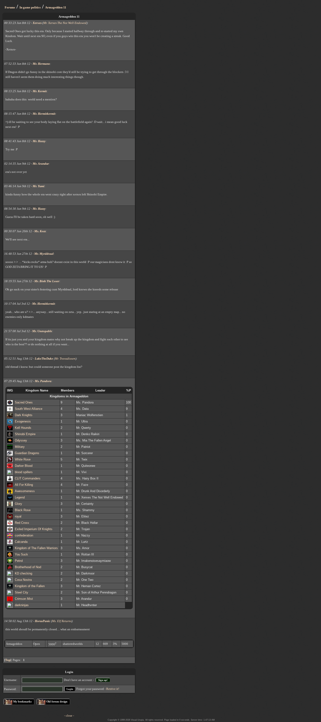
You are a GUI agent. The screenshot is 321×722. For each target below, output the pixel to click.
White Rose (23, 459)
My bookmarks (22, 701)
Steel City (21, 592)
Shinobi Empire (25, 434)
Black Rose (23, 510)
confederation (24, 535)
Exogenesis (23, 421)
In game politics (30, 7)
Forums (10, 7)
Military (20, 446)
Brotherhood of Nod (28, 567)
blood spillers (24, 472)
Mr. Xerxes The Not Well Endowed (64, 23)
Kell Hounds (23, 427)
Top (7, 660)
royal (18, 516)
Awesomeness (25, 491)
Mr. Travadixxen (65, 358)
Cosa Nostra (23, 579)
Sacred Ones (24, 402)
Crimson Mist (24, 598)
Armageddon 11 (55, 7)
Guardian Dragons (27, 453)
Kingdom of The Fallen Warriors (36, 548)
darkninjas (22, 605)
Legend (20, 497)
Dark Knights (23, 415)
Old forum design (56, 701)
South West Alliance (28, 408)
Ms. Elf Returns (61, 621)
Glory (18, 503)
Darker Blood (23, 465)
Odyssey (21, 440)
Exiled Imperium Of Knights (33, 529)
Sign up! (103, 680)
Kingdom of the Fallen (30, 586)
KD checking (23, 573)
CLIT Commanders (27, 478)
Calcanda (21, 541)
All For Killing (24, 484)
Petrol (19, 560)
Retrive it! (112, 689)
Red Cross (22, 522)
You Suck (21, 554)
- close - (69, 715)
